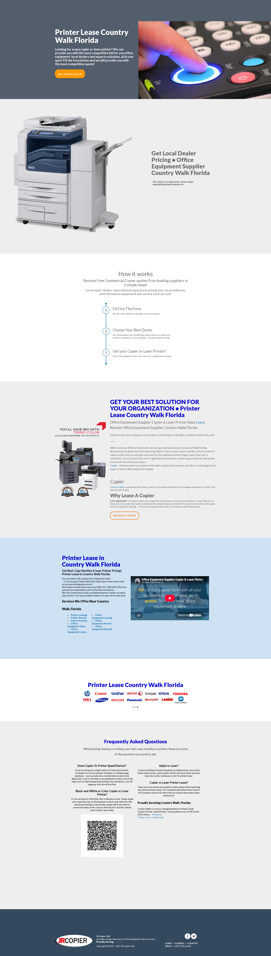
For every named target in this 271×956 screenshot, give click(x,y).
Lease (200, 422)
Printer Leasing (79, 615)
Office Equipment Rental (101, 622)
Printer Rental (78, 617)
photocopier (118, 487)
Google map (157, 817)
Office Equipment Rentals (102, 627)
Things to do (144, 817)
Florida (118, 942)
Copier (114, 465)
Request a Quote (124, 515)
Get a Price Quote (70, 74)
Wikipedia (157, 814)
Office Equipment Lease (77, 630)
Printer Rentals (79, 620)
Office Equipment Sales (77, 625)
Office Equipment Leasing (102, 616)
